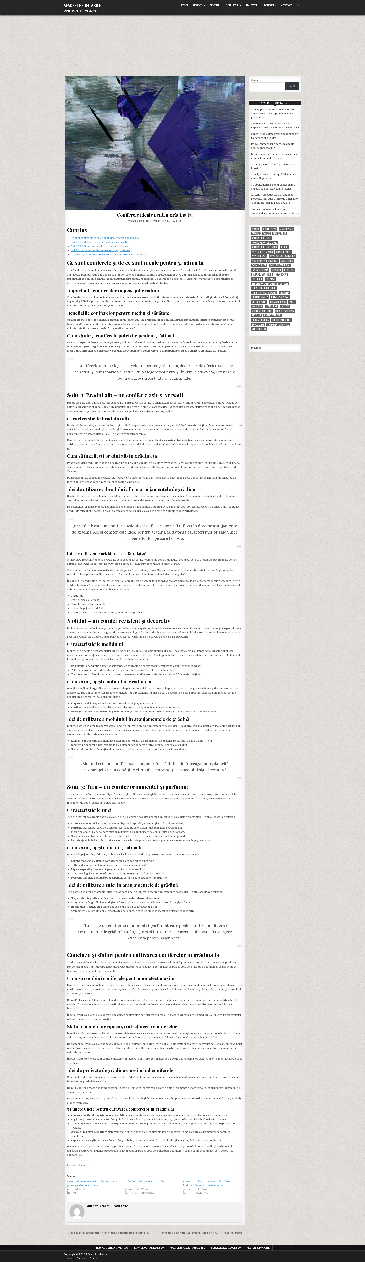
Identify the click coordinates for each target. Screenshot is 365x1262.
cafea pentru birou (280, 265)
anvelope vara (259, 256)
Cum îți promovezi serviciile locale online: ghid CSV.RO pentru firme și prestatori (272, 113)
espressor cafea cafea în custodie (270, 283)
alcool (284, 247)
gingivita (284, 292)
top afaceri (258, 324)
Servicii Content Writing (112, 1247)
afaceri (255, 229)
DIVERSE (269, 5)
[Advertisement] (182, 43)
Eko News (270, 279)
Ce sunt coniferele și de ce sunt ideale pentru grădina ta (105, 237)
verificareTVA (259, 329)
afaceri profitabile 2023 (264, 242)
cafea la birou (259, 265)
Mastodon (257, 347)
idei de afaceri (259, 302)
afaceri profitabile (261, 238)
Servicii (197, 5)
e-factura (289, 270)
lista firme (271, 306)
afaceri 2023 (269, 229)
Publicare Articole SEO (226, 1247)
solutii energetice (281, 320)
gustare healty (260, 297)
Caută (254, 80)
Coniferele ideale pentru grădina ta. (155, 215)
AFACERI (214, 5)
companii (276, 270)
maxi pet (285, 306)
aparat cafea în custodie (265, 261)
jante (292, 302)
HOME (184, 5)
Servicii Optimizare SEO (149, 1247)
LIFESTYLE (232, 5)
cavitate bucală (260, 270)
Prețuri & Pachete (258, 1247)
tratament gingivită (278, 324)
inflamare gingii (278, 302)
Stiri (178, 221)
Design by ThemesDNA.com (80, 1258)
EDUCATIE (251, 5)
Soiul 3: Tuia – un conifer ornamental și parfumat (100, 250)
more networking (284, 311)
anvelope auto (283, 252)
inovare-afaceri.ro (78, 1165)
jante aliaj (257, 306)
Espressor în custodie (264, 288)
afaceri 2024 (286, 229)
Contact (286, 5)
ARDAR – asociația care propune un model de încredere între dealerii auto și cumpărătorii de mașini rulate (274, 198)
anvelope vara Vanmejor (282, 256)
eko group (257, 279)
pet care (256, 315)
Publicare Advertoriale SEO (187, 1247)
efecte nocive (280, 274)
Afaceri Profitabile (82, 5)
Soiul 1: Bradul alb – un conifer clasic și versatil (99, 242)
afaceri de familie (261, 233)
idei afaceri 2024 (280, 297)
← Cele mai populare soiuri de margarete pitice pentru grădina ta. (106, 1232)
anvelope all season (262, 252)
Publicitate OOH (272, 315)
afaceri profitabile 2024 (264, 247)
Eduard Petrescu (261, 274)
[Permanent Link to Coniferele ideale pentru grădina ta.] (155, 143)
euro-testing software (264, 292)
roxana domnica (260, 320)
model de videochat (262, 311)
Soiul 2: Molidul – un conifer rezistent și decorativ (101, 246)
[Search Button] (297, 5)
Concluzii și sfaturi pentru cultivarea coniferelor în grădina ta (108, 254)
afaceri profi (279, 233)
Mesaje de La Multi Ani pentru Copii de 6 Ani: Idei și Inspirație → (203, 1232)
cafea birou (287, 261)
